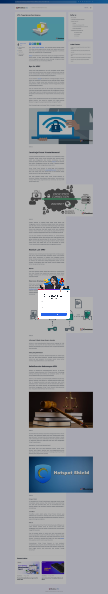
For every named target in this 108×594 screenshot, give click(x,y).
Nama (42, 301)
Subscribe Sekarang (54, 314)
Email (42, 307)
